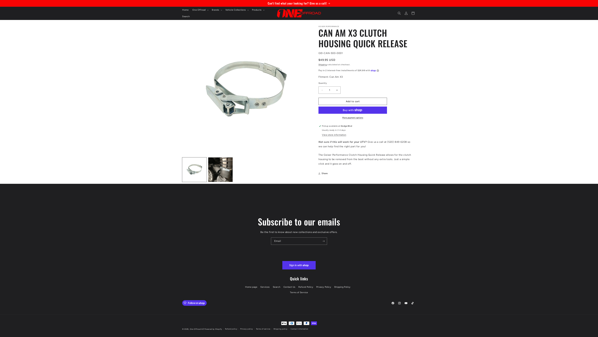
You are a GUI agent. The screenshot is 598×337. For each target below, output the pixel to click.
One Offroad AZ (197, 329)
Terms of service (263, 329)
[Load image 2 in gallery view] (220, 169)
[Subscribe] (323, 241)
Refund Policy (305, 287)
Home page (251, 287)
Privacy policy (246, 329)
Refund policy (231, 329)
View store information (334, 135)
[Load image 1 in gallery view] (194, 169)
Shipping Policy (342, 287)
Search (276, 287)
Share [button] (325, 173)
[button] (200, 10)
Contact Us (289, 287)
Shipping (322, 64)
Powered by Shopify (213, 329)
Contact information (299, 329)
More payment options (352, 118)
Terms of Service (299, 292)
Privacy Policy (323, 287)
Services (265, 287)
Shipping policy (280, 329)
